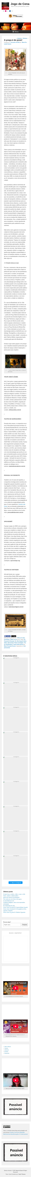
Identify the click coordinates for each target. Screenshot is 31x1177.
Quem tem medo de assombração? (11, 897)
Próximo (26, 38)
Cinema (6, 1048)
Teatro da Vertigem (18, 642)
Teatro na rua (13, 639)
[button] (15, 670)
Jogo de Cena (20, 3)
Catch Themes (21, 1174)
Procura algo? (7, 922)
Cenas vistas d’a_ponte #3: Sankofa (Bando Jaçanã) (15, 907)
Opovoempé (11, 642)
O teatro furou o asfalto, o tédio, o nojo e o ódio (14, 894)
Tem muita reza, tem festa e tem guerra (12, 899)
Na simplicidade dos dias (9, 905)
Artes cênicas (7, 1046)
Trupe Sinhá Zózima (18, 644)
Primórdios (7, 639)
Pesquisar (24, 924)
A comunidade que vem (8, 900)
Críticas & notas (21, 637)
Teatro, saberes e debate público (10, 895)
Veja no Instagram (16, 882)
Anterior (19, 38)
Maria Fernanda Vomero (10, 646)
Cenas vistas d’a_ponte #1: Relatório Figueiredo (14, 912)
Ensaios (6, 1051)
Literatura (6, 1049)
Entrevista (6, 1053)
